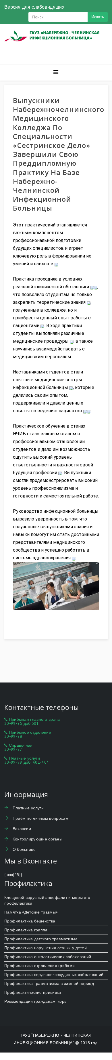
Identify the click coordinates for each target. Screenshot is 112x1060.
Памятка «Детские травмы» (31, 912)
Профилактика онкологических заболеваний (47, 956)
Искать (97, 16)
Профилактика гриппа (26, 930)
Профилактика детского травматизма (41, 939)
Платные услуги (27, 808)
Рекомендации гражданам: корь (35, 1001)
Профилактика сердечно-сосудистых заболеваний (53, 974)
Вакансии (21, 828)
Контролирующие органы (36, 839)
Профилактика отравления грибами (39, 965)
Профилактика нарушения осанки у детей (45, 947)
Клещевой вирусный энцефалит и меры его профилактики (47, 900)
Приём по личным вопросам (39, 818)
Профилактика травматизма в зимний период (49, 983)
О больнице (23, 849)
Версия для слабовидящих (34, 7)
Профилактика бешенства (29, 921)
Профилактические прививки (32, 992)
